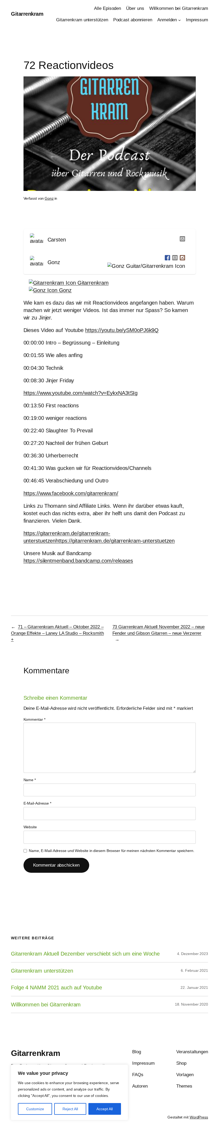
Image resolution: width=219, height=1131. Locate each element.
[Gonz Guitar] (166, 259)
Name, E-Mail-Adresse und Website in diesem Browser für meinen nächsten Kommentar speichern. (111, 851)
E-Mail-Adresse (37, 803)
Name (30, 780)
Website (30, 827)
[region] (69, 1092)
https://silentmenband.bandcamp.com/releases (78, 561)
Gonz (49, 198)
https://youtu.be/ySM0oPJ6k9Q (122, 330)
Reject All (70, 1109)
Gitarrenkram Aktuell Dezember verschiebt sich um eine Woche (85, 954)
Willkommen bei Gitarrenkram (46, 1004)
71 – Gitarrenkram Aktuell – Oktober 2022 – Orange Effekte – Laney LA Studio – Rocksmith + (57, 633)
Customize (35, 1109)
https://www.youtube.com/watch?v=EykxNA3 (76, 393)
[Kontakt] (181, 240)
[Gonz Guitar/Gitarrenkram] (145, 266)
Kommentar (34, 719)
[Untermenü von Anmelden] (179, 20)
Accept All (104, 1109)
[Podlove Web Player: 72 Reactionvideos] (110, 221)
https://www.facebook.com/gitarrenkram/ (71, 493)
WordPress (199, 1117)
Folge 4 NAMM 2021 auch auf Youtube (56, 987)
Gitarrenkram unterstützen (42, 971)
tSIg (133, 393)
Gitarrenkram (27, 14)
